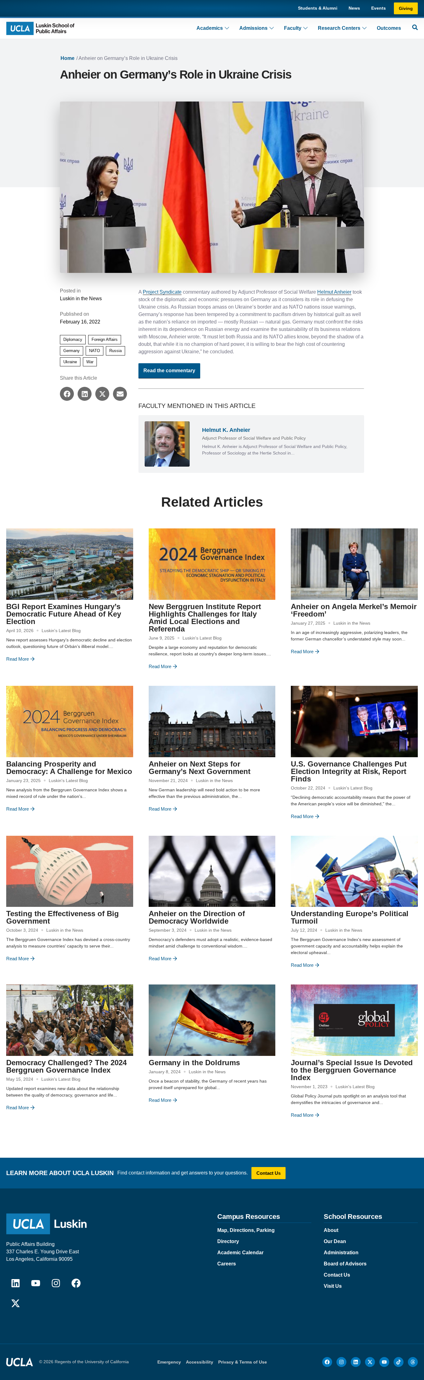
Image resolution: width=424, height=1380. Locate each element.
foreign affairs (105, 339)
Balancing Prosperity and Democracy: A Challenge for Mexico (69, 768)
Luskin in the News (81, 298)
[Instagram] (56, 1283)
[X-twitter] (15, 1303)
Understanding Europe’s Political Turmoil (349, 917)
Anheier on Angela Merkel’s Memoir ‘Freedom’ (354, 610)
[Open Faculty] (305, 28)
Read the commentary (169, 370)
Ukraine (70, 362)
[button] (67, 394)
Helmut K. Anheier (226, 430)
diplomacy (72, 339)
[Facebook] (76, 1283)
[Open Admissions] (271, 28)
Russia (115, 350)
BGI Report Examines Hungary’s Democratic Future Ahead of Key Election (63, 614)
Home (67, 58)
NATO (94, 350)
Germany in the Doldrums (194, 1062)
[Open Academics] (226, 28)
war (89, 362)
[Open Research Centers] (364, 28)
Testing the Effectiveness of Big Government (62, 917)
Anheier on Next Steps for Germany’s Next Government (199, 768)
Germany (71, 350)
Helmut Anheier (334, 292)
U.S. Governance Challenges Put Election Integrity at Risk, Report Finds (349, 771)
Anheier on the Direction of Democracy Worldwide (197, 917)
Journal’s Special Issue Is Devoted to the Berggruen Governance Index (352, 1070)
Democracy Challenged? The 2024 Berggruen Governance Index (66, 1066)
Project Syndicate (162, 292)
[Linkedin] (15, 1283)
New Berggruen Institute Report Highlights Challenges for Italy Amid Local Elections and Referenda (205, 617)
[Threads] (413, 1362)
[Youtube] (35, 1283)
